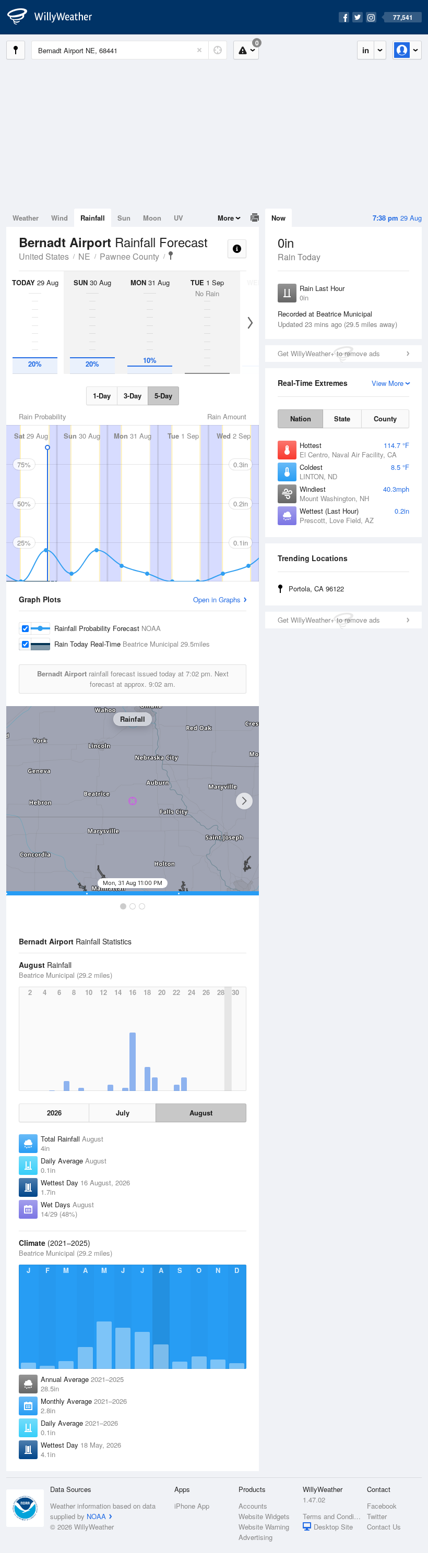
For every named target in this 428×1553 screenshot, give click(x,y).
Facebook (382, 1506)
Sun (123, 218)
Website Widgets (264, 1516)
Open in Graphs (217, 599)
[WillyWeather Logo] (55, 17)
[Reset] (199, 50)
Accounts (253, 1506)
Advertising (255, 1537)
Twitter (377, 1516)
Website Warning (264, 1527)
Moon (152, 218)
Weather (26, 218)
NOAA (96, 1516)
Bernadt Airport (170, 255)
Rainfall (92, 218)
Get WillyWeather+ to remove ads (329, 353)
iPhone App (191, 1506)
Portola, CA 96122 (316, 588)
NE (84, 256)
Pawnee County (129, 256)
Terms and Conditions (332, 1516)
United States (44, 256)
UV (178, 218)
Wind (59, 218)
